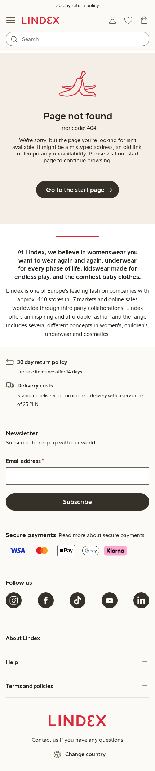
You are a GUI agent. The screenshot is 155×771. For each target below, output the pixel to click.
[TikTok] (77, 600)
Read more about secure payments (102, 535)
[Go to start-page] (40, 20)
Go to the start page (75, 190)
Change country (85, 754)
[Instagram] (14, 600)
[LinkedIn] (141, 600)
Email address (25, 461)
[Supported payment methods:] (77, 551)
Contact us (45, 739)
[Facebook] (46, 600)
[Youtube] (110, 600)
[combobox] (77, 39)
